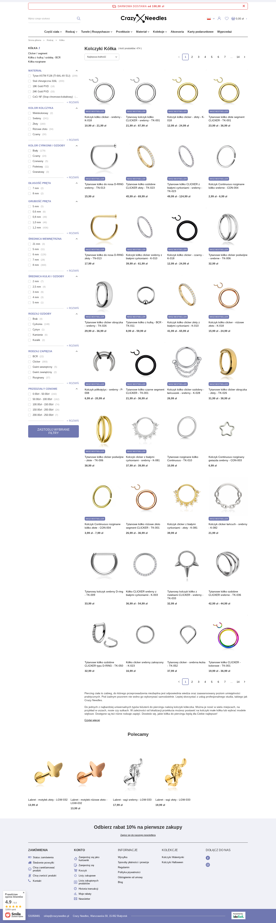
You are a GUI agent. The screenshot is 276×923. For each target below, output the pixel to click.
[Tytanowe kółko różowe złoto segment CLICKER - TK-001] (145, 497)
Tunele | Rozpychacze (95, 31)
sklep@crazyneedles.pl (56, 916)
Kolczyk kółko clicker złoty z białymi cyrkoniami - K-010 (183, 324)
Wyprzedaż (224, 31)
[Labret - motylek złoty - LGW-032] (48, 772)
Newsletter (84, 898)
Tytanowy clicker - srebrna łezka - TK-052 (186, 664)
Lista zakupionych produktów (88, 882)
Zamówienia (38, 850)
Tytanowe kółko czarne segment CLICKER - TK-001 (145, 391)
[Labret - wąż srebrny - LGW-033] (133, 772)
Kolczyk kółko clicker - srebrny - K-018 (103, 118)
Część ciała (51, 31)
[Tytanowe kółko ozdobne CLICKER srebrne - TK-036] (228, 564)
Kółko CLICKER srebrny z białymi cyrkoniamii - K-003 (142, 593)
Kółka (33, 48)
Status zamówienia (43, 857)
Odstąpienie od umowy (130, 877)
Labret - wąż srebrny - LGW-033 (132, 799)
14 (238, 56)
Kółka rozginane (37, 61)
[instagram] (222, 865)
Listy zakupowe (87, 875)
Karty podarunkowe (200, 31)
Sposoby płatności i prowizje (133, 862)
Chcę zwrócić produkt (44, 875)
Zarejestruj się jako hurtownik (89, 859)
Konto (79, 850)
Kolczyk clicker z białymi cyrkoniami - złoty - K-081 (182, 526)
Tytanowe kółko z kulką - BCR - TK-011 (144, 324)
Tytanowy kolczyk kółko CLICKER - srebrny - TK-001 (143, 118)
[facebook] (222, 858)
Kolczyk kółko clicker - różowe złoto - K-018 (226, 324)
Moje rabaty (85, 893)
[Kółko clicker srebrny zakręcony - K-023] (145, 635)
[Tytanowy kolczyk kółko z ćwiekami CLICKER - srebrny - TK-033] (186, 564)
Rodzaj (70, 31)
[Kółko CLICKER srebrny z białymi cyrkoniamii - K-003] (145, 564)
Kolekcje (158, 31)
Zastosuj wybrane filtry (53, 431)
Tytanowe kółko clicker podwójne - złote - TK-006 (104, 458)
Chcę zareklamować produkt (44, 869)
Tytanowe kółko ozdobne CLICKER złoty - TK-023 (140, 186)
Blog (120, 882)
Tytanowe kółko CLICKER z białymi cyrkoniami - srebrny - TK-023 (184, 187)
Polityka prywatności (129, 872)
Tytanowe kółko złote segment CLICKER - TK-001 (226, 118)
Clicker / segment (37, 53)
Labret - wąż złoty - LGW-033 (172, 799)
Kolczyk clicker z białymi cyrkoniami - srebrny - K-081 (143, 458)
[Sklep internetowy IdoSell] (238, 916)
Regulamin (123, 867)
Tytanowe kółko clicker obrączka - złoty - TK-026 (228, 391)
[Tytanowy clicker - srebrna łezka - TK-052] (186, 635)
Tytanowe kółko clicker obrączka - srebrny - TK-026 (104, 324)
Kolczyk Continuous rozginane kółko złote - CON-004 (103, 526)
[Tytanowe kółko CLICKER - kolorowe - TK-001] (228, 635)
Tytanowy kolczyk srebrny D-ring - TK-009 (104, 593)
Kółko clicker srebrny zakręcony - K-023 (145, 664)
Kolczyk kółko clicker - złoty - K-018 (185, 118)
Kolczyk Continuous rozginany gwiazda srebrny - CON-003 (226, 458)
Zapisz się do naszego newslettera (138, 835)
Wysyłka (122, 857)
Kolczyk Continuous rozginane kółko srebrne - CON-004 (226, 186)
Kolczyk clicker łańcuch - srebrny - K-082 (228, 526)
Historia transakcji (88, 888)
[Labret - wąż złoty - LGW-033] (175, 772)
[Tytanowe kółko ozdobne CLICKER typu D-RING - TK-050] (104, 635)
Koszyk (83, 870)
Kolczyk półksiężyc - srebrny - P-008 (104, 391)
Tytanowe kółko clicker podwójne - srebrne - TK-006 (228, 256)
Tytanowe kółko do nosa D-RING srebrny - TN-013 (104, 186)
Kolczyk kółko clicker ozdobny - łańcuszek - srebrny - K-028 (185, 391)
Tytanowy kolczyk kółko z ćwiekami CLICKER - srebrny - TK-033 (185, 595)
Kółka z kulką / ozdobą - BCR (44, 57)
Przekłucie (123, 31)
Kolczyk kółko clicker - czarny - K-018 (185, 256)
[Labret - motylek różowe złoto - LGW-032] (91, 772)
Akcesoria (177, 31)
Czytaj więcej (92, 720)
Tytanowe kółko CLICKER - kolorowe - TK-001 (225, 664)
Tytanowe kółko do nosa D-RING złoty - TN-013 (104, 256)
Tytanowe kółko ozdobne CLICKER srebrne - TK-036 (225, 593)
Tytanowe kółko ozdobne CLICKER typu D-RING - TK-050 (104, 664)
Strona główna (34, 40)
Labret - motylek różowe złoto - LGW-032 (89, 801)
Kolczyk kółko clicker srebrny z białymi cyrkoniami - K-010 (144, 256)
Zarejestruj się (86, 865)
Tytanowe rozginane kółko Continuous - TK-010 (182, 458)
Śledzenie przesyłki (43, 862)
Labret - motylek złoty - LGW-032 (48, 799)
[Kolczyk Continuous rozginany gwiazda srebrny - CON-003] (228, 429)
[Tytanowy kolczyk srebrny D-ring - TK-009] (104, 564)
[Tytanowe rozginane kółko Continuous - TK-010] (186, 429)
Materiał (141, 31)
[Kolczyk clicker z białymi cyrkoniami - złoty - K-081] (186, 497)
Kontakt (37, 880)
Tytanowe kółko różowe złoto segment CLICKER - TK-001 (143, 526)
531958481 (34, 916)
